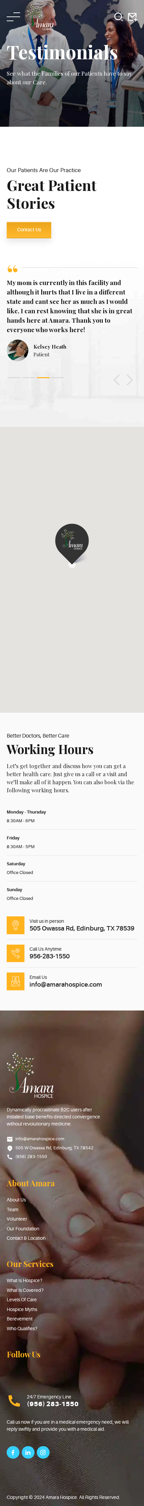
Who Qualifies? (22, 1328)
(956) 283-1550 (53, 1404)
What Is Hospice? (24, 1280)
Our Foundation (23, 1228)
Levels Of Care (22, 1299)
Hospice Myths (22, 1309)
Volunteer (17, 1219)
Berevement (19, 1318)
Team (12, 1209)
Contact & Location (26, 1238)
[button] (116, 379)
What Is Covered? (25, 1290)
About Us (16, 1199)
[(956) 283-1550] (14, 1401)
